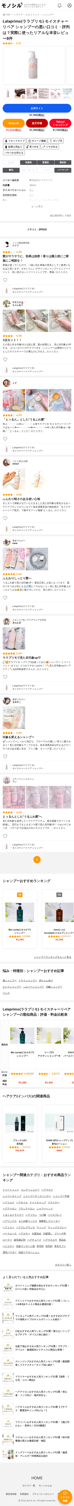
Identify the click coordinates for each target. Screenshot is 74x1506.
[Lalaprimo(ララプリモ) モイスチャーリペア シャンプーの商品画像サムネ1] (8, 93)
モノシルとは (45, 1485)
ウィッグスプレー (57, 1227)
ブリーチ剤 (60, 1233)
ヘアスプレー (55, 1215)
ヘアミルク (8, 1202)
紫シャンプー (10, 980)
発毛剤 (48, 1246)
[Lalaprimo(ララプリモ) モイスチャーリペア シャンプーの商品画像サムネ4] (43, 93)
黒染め (62, 1240)
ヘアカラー (24, 1233)
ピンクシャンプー (12, 987)
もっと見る (37, 206)
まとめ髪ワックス (27, 1221)
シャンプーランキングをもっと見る (52, 957)
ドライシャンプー (27, 980)
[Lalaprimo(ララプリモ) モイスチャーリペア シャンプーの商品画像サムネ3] (31, 93)
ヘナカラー (8, 1246)
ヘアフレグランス (25, 1227)
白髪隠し (47, 1233)
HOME (37, 1478)
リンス (6, 993)
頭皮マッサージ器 (25, 1246)
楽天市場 (37, 123)
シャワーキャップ (12, 1196)
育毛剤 (40, 1246)
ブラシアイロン (26, 1208)
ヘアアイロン (10, 1208)
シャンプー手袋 (61, 1196)
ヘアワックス (10, 1221)
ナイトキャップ (38, 1202)
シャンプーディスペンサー (37, 1196)
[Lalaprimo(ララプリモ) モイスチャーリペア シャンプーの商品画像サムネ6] (67, 93)
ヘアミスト (8, 1227)
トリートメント (11, 1190)
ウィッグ (41, 1227)
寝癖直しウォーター (49, 1221)
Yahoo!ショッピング (60, 123)
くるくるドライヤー (13, 1215)
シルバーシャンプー (33, 987)
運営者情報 (11, 1494)
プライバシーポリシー (43, 1494)
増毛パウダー (10, 1252)
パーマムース (10, 1233)
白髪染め (36, 1233)
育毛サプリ (60, 1246)
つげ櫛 (42, 1215)
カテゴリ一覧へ (63, 1264)
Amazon (13, 123)
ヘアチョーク (34, 1240)
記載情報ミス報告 (62, 216)
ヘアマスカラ (50, 1240)
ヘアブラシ (31, 1215)
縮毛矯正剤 (20, 1240)
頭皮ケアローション (29, 1252)
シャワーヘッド (45, 1208)
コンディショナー (30, 1190)
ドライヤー (53, 1202)
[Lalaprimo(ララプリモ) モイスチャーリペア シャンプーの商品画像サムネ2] (20, 93)
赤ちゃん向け (46, 980)
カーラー (7, 1240)
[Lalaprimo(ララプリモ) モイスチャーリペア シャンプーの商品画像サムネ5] (55, 93)
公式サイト (37, 108)
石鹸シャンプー (54, 987)
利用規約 (24, 1494)
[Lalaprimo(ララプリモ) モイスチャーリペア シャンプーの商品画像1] (34, 65)
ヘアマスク (47, 1190)
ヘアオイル (22, 1202)
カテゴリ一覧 (28, 1485)
